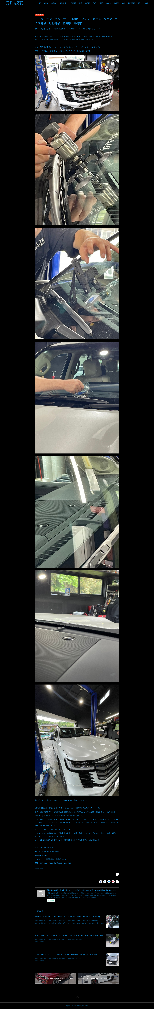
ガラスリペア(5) (39, 868)
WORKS (46, 3)
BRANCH (140, 3)
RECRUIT (101, 3)
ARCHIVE (116, 3)
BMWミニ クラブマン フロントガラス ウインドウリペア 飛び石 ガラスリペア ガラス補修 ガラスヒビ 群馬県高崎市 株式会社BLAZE (83, 917)
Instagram (108, 3)
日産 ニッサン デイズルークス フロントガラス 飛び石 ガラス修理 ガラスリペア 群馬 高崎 (69, 935)
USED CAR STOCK (64, 3)
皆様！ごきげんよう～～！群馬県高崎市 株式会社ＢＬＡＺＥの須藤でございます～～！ (60, 939)
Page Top (77, 997)
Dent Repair (53, 3)
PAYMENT (73, 3)
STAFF (94, 3)
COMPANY (87, 3)
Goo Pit (123, 3)
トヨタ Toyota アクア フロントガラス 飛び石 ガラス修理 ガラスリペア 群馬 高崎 (66, 954)
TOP (40, 3)
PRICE (80, 3)
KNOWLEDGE (131, 3)
